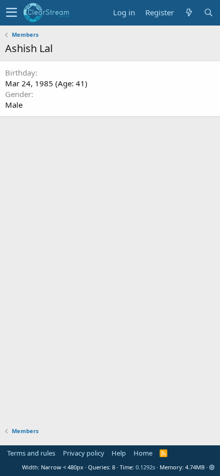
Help (119, 453)
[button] (11, 13)
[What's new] (189, 12)
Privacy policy (83, 453)
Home (143, 453)
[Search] (208, 12)
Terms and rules (31, 453)
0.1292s (145, 467)
